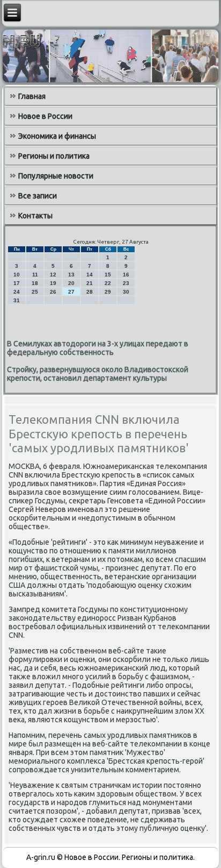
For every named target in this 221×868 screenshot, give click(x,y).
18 (35, 283)
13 (71, 275)
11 (35, 275)
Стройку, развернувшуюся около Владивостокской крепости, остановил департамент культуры (97, 373)
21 (89, 283)
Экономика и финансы (57, 136)
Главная (32, 96)
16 (126, 275)
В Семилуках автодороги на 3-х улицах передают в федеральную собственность (97, 348)
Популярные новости (55, 176)
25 (35, 292)
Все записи (37, 195)
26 (53, 292)
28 (89, 292)
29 (108, 292)
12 (53, 275)
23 (126, 283)
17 (16, 283)
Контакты (35, 215)
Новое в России (45, 116)
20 (71, 283)
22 (108, 283)
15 (108, 275)
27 (71, 292)
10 (16, 275)
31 (16, 300)
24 (16, 292)
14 (89, 275)
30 (126, 292)
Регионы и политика (54, 156)
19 (53, 283)
